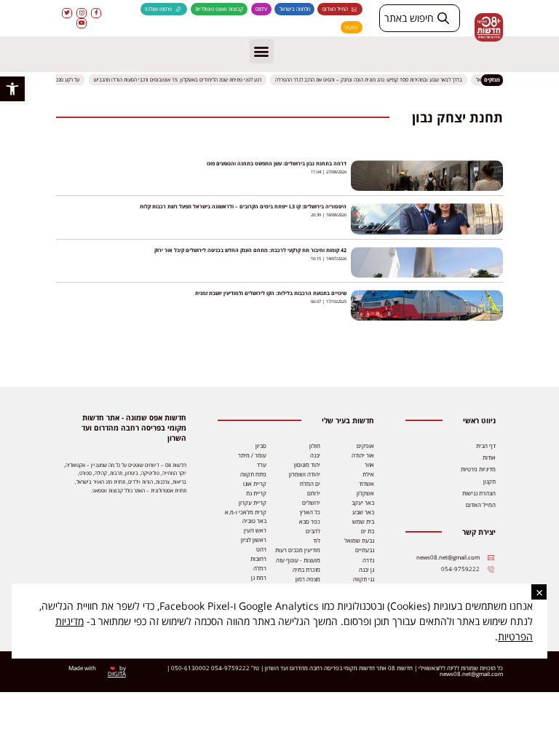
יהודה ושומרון (304, 474)
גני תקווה (363, 579)
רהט (261, 549)
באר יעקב (363, 502)
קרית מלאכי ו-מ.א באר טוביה (245, 517)
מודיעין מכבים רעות (297, 550)
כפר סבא (309, 521)
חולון (314, 445)
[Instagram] (81, 13)
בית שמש (363, 521)
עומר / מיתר (252, 455)
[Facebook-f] (96, 13)
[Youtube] (81, 23)
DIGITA (117, 674)
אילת (368, 474)
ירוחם (313, 493)
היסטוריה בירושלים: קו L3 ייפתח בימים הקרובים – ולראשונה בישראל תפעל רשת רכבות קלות (243, 206)
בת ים (367, 531)
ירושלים (311, 502)
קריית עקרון (252, 502)
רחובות (258, 558)
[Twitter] (67, 13)
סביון (260, 445)
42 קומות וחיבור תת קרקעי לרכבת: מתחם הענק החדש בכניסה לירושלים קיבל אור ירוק (250, 250)
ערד (261, 464)
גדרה (368, 560)
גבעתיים (364, 550)
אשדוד (366, 483)
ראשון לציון (253, 539)
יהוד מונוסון (307, 464)
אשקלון (365, 493)
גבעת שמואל (359, 540)
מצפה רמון (308, 579)
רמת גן (258, 577)
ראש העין (255, 530)
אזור (369, 464)
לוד (316, 540)
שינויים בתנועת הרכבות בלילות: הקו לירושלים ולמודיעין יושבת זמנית (270, 293)
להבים (313, 531)
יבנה (315, 455)
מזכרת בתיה (306, 569)
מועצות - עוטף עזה (298, 560)
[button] (12, 88)
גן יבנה (366, 569)
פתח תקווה (253, 474)
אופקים (365, 445)
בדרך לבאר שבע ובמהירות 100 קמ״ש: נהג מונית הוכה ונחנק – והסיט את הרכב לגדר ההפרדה (372, 79)
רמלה (259, 568)
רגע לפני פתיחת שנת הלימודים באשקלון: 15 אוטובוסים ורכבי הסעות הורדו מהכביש (181, 79)
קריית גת (256, 493)
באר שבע (363, 512)
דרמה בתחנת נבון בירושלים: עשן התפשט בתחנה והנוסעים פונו (276, 163)
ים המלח (310, 483)
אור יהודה (363, 455)
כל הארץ (310, 512)
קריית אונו (254, 483)
